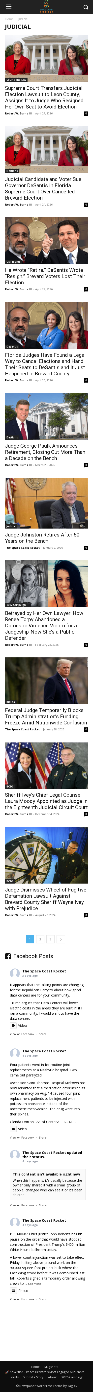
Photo (23, 1290)
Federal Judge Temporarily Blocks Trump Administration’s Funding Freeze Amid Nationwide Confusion (46, 716)
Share (43, 1034)
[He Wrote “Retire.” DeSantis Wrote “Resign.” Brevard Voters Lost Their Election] (46, 240)
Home (9, 19)
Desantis (12, 346)
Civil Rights (13, 261)
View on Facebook (22, 1034)
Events (14, 1377)
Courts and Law (16, 79)
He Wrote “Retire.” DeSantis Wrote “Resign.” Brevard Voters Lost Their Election (45, 276)
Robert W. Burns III (18, 113)
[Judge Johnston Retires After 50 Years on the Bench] (46, 503)
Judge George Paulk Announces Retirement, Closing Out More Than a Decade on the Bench (45, 452)
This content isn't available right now (46, 1174)
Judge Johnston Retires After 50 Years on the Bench (42, 538)
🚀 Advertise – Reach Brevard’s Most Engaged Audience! (44, 1372)
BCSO (9, 786)
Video (22, 1025)
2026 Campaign (73, 1377)
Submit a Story (33, 1377)
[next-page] (61, 939)
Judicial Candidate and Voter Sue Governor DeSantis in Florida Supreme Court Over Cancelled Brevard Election (43, 188)
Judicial (11, 526)
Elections (12, 171)
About (52, 1377)
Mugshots (51, 1367)
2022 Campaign (16, 605)
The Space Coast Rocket (22, 547)
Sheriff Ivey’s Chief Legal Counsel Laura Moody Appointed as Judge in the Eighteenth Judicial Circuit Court (46, 801)
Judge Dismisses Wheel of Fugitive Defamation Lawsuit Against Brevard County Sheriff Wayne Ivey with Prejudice (45, 899)
